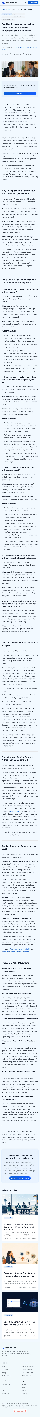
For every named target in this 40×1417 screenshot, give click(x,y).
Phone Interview (27, 1376)
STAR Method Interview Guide (19, 949)
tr (25, 47)
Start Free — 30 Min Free (19, 1178)
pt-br (15, 47)
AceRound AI (15, 811)
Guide (3, 1390)
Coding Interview (27, 1369)
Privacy (24, 1384)
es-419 (20, 47)
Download (5, 1369)
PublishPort (5, 1394)
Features (4, 1366)
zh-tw (4, 50)
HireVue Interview (27, 1373)
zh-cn (34, 47)
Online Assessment (28, 1366)
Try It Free (19, 94)
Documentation (6, 1384)
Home (3, 9)
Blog (8, 9)
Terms (23, 1387)
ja (31, 47)
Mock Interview (6, 1376)
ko (28, 47)
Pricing (4, 1373)
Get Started (33, 2)
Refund (24, 1390)
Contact (24, 1394)
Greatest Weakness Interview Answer (15, 952)
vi (23, 47)
